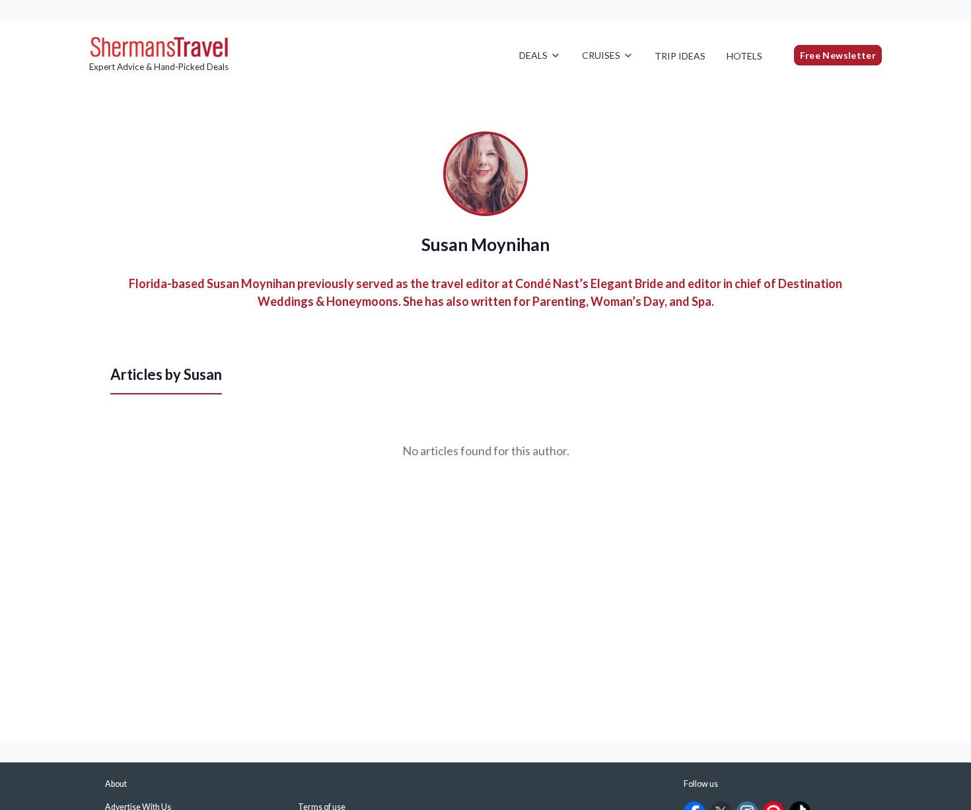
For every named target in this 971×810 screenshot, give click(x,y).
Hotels (744, 55)
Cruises (601, 55)
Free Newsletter (838, 55)
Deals (533, 55)
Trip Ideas (680, 55)
